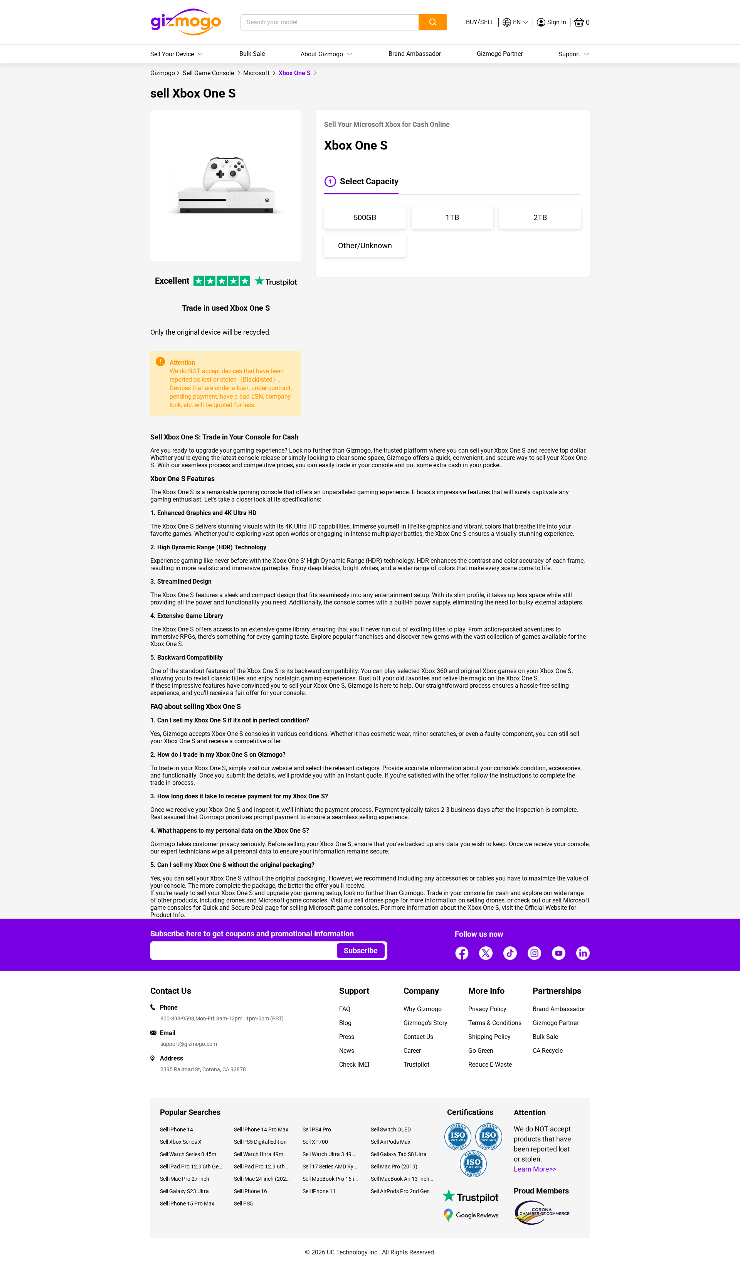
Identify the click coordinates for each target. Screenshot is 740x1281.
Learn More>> (535, 1169)
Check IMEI (354, 1064)
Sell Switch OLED (391, 1129)
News (346, 1050)
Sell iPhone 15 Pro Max (187, 1203)
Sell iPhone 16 (250, 1191)
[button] (516, 22)
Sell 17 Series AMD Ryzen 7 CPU (331, 1166)
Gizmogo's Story (425, 1023)
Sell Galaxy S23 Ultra (184, 1191)
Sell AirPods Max (390, 1142)
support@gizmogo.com (188, 1044)
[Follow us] (462, 953)
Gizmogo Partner (500, 53)
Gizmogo (162, 73)
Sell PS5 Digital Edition (260, 1142)
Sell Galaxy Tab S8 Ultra (399, 1154)
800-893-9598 (177, 1018)
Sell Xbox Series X (181, 1142)
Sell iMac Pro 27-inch (184, 1179)
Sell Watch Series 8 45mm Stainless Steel (191, 1154)
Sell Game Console (209, 73)
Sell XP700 (315, 1142)
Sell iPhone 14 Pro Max (261, 1129)
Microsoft (257, 73)
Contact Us (418, 1036)
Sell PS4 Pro (317, 1129)
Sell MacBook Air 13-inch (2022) (402, 1179)
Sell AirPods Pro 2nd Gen (400, 1191)
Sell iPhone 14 (176, 1129)
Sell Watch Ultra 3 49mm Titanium (331, 1154)
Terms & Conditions (494, 1023)
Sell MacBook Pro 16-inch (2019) (331, 1179)
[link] (162, 73)
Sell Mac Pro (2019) (394, 1166)
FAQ (344, 1009)
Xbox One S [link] (295, 73)
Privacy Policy (487, 1009)
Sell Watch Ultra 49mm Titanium (262, 1154)
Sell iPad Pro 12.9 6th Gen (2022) (262, 1166)
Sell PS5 (243, 1203)
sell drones (368, 900)
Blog (345, 1023)
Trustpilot (416, 1064)
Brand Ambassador (414, 53)
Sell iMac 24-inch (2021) (262, 1179)
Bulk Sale (252, 53)
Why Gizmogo (423, 1009)
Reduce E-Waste (490, 1064)
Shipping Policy (489, 1036)
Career (412, 1050)
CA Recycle (548, 1050)
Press (346, 1036)
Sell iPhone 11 (319, 1191)
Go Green (480, 1050)
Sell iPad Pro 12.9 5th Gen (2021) (191, 1166)
